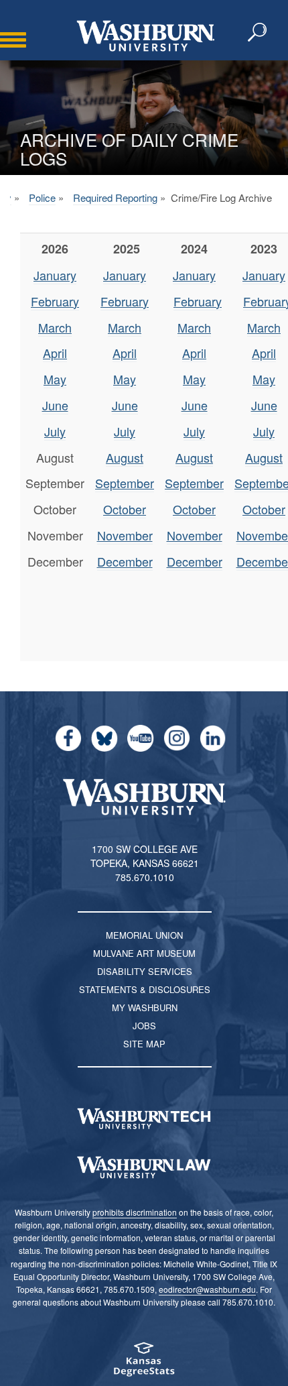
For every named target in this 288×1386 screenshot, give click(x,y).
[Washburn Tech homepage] (144, 1118)
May (55, 379)
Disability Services (144, 971)
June (55, 405)
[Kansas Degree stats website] (144, 1363)
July (55, 431)
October (124, 509)
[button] (258, 33)
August (124, 457)
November (125, 535)
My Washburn (144, 1007)
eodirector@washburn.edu (207, 1289)
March (55, 327)
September (124, 483)
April (55, 352)
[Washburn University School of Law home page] (144, 1167)
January (54, 275)
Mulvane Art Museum (144, 953)
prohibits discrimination (134, 1212)
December (125, 561)
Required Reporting (115, 197)
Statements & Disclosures (144, 989)
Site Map (144, 1043)
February (55, 301)
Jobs (144, 1025)
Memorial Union (144, 935)
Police (42, 197)
